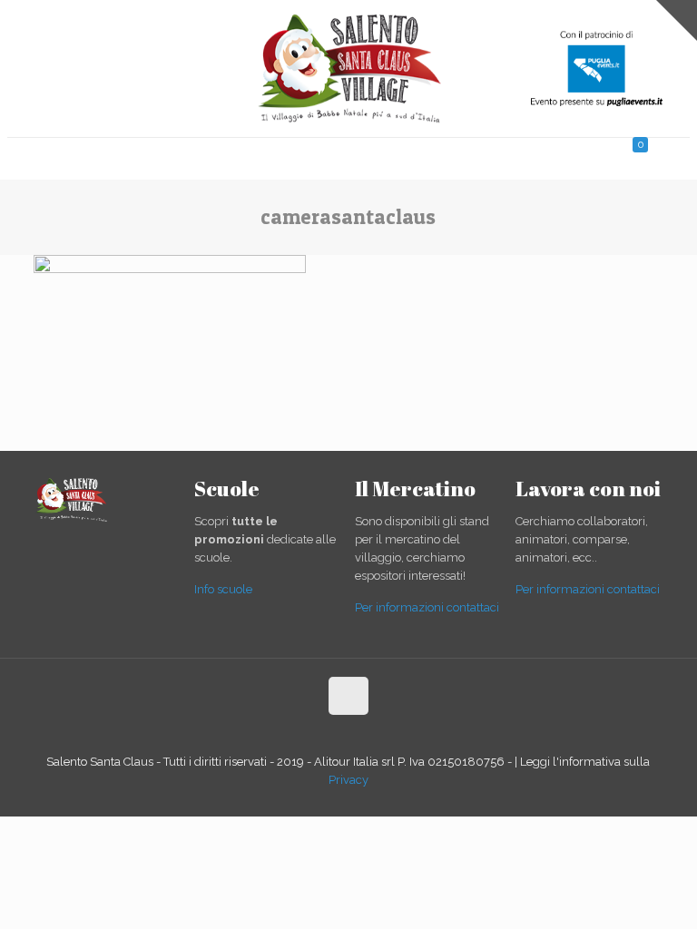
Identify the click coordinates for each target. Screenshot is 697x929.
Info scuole (223, 589)
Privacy (348, 780)
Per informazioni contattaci (427, 607)
